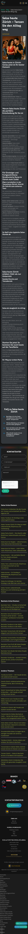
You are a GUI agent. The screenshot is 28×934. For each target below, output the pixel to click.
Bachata (2, 882)
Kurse (1, 877)
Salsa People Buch (5, 917)
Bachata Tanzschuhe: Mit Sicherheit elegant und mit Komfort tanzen (13, 632)
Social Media (4, 923)
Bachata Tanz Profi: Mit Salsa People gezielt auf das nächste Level (13, 645)
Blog (7, 10)
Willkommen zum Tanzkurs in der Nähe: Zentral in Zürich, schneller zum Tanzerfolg (13, 701)
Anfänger (3, 889)
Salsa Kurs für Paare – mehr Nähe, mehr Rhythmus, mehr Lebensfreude (13, 550)
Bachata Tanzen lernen (21, 926)
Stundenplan (4, 886)
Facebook (1, 929)
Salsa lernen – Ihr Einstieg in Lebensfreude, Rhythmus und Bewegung (11, 575)
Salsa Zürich (14, 835)
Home (3, 10)
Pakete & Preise (4, 902)
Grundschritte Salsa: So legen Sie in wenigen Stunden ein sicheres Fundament (13, 734)
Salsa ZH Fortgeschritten (7, 893)
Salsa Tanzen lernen (22, 923)
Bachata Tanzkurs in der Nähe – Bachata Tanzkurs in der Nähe (12, 625)
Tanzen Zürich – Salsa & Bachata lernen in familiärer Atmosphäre (12, 754)
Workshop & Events (14, 830)
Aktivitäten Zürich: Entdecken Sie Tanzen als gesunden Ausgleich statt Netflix (13, 762)
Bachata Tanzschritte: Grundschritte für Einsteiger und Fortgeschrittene (13, 639)
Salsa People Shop (5, 919)
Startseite (3, 875)
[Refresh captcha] (13, 482)
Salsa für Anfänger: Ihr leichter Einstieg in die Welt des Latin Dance (13, 582)
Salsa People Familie (6, 912)
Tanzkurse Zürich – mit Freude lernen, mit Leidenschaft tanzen (14, 676)
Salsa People (12, 862)
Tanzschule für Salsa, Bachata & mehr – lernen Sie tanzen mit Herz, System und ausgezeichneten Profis (13, 716)
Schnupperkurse (5, 878)
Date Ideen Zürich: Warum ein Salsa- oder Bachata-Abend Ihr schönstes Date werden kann (13, 725)
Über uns (14, 821)
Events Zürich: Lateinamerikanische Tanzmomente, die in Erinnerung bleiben (13, 684)
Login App (3, 926)
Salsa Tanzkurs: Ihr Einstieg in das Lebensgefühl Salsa (12, 519)
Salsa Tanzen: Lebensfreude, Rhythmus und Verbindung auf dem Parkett (13, 590)
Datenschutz (22, 869)
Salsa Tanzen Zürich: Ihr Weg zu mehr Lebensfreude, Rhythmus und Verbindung (13, 527)
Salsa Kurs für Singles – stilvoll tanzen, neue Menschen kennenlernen (14, 543)
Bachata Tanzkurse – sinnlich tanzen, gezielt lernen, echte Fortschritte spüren (13, 660)
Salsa (14, 831)
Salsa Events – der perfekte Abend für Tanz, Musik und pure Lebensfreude (13, 557)
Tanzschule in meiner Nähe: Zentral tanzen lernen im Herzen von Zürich (13, 748)
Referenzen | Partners (6, 915)
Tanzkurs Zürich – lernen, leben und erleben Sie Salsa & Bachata (13, 741)
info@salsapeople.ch (16, 811)
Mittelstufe (3, 891)
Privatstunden (4, 904)
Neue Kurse (3, 884)
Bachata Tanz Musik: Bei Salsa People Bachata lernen (14, 652)
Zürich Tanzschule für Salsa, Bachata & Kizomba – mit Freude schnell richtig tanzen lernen (13, 692)
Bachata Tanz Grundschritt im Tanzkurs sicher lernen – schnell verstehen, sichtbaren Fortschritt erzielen (12, 617)
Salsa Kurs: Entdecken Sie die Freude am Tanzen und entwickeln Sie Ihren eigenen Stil (13, 511)
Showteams (14, 823)
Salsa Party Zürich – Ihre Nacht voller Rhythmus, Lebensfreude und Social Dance (13, 535)
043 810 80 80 (15, 805)
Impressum (14, 871)
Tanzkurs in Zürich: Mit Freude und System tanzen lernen (12, 709)
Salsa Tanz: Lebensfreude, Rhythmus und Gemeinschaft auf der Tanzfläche (13, 566)
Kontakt (2, 925)
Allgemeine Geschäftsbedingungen (9, 869)
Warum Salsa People (6, 913)
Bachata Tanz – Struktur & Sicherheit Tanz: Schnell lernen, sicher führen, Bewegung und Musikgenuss (13, 607)
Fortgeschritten (4, 901)
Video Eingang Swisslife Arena (14, 851)
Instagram (1, 932)
